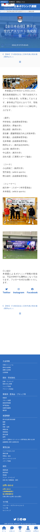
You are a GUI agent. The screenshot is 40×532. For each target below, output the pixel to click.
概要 (4, 422)
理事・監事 (6, 427)
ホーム (2, 11)
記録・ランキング (8, 381)
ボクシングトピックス (9, 458)
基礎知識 (5, 470)
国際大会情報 (7, 370)
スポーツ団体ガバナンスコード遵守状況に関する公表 (19, 439)
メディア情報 (7, 461)
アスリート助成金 (8, 389)
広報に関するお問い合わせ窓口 (12, 496)
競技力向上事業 (7, 384)
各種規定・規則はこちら (17, 2)
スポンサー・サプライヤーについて (13, 505)
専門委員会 (6, 405)
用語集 (5, 475)
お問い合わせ (7, 489)
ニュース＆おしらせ (9, 451)
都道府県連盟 (7, 403)
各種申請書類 (7, 408)
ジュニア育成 (7, 386)
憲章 (4, 424)
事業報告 (5, 432)
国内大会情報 (7, 367)
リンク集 (5, 508)
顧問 (4, 437)
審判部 (5, 410)
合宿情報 (5, 372)
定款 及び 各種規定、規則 (10, 480)
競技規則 (5, 472)
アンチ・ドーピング (9, 477)
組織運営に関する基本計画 (11, 442)
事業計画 (5, 429)
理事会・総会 (7, 456)
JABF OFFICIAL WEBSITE (12, 524)
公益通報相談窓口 (8, 491)
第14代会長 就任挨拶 (9, 419)
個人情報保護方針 (8, 494)
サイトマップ (7, 510)
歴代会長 (5, 434)
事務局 (5, 398)
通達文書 (5, 453)
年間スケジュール (8, 365)
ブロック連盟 (7, 400)
